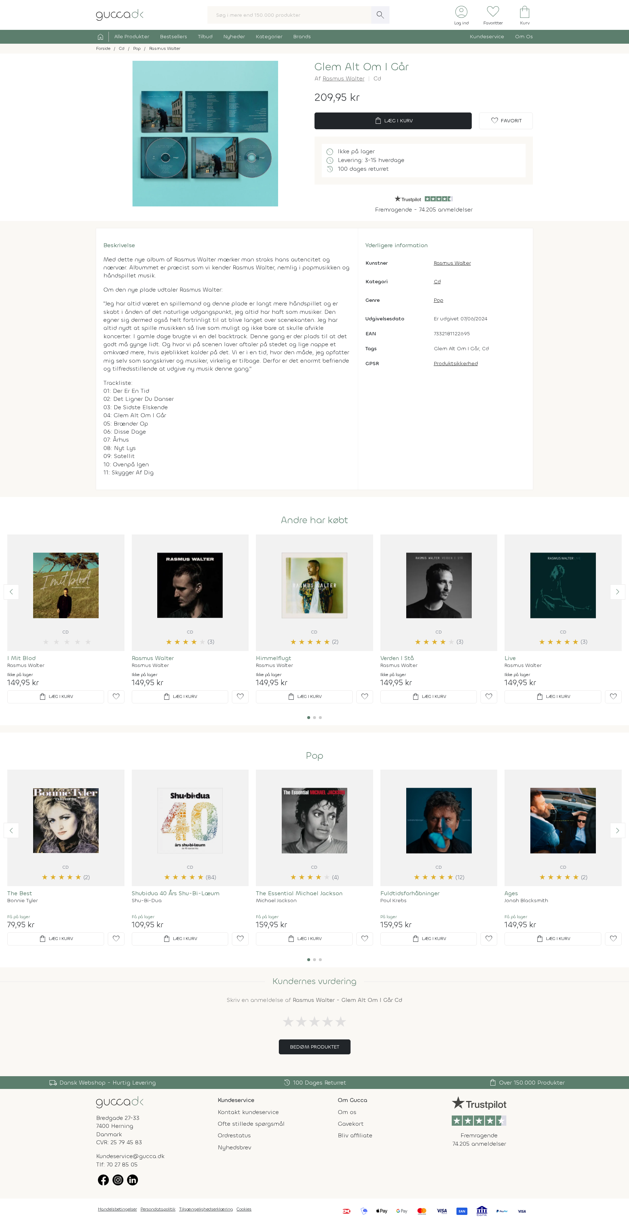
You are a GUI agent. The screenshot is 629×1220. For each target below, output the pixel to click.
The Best (19, 893)
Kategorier (269, 36)
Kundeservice (487, 36)
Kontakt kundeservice (248, 1112)
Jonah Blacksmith (526, 900)
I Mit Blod (21, 658)
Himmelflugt (273, 658)
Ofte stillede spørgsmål (251, 1124)
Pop (438, 300)
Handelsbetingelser (117, 1209)
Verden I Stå (397, 658)
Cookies (244, 1209)
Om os (347, 1112)
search (380, 14)
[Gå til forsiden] (119, 1101)
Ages (511, 893)
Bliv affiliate (355, 1135)
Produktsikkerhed (456, 363)
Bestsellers (173, 36)
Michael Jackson (276, 900)
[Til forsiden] (119, 14)
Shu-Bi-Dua (147, 900)
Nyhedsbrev (234, 1147)
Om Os (524, 36)
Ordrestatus (234, 1135)
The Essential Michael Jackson (299, 893)
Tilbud (205, 36)
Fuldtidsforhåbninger (409, 893)
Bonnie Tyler (22, 900)
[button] (11, 592)
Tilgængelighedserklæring (206, 1209)
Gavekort (351, 1124)
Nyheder (234, 36)
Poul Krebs (393, 900)
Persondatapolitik (158, 1209)
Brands (302, 36)
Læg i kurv (393, 121)
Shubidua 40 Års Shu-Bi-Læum (175, 893)
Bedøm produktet (314, 1046)
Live (510, 658)
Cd (437, 281)
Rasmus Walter (343, 78)
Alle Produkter (131, 36)
